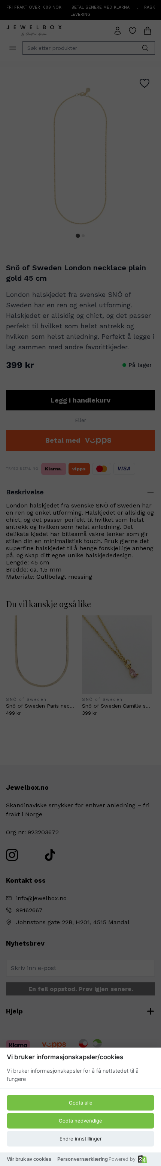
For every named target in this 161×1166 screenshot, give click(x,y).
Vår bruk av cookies (29, 1159)
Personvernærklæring (82, 1159)
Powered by (122, 1159)
